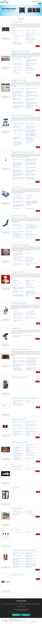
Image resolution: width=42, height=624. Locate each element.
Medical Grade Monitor (19, 419)
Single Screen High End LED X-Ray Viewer (31, 34)
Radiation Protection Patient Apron (18, 553)
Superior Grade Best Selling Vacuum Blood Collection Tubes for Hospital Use (18, 174)
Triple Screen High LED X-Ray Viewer (31, 36)
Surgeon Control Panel (19, 80)
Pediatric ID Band (16, 59)
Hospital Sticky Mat (30, 208)
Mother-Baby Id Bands (17, 64)
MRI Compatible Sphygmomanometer (17, 459)
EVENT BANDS (16, 508)
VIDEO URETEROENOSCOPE (17, 403)
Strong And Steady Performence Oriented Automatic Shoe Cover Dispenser (17, 143)
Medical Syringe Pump (17, 468)
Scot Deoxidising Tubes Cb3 (31, 263)
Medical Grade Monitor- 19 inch (18, 422)
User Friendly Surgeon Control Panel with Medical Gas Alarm (18, 92)
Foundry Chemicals (18, 272)
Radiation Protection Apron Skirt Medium (31, 567)
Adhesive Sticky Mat (17, 195)
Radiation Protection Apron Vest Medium (18, 562)
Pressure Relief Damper (18, 400)
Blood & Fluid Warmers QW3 (31, 314)
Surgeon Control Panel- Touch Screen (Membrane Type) (18, 95)
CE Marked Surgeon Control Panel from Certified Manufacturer (31, 106)
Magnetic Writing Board (18, 404)
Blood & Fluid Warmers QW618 (17, 315)
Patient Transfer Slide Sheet (21, 349)
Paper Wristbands (29, 510)
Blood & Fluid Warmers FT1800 (30, 318)
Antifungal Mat (29, 204)
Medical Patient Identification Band (30, 68)
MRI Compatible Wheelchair (18, 444)
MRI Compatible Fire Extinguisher (17, 448)
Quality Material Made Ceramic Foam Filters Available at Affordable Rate (31, 292)
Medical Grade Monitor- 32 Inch (31, 426)
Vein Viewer (15, 487)
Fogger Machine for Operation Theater (17, 336)
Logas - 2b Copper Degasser (19, 260)
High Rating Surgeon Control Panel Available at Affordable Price (31, 95)
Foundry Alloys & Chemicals (20, 245)
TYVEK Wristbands (16, 510)
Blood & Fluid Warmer (30, 313)
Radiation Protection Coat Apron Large (31, 553)
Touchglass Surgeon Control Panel (31, 89)
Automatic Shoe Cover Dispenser (22, 115)
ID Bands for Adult (17, 72)
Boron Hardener (29, 256)
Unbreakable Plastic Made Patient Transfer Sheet (31, 365)
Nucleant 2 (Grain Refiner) (18, 283)
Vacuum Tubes (16, 167)
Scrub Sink (28, 400)
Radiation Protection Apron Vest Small (31, 559)
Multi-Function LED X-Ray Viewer (31, 31)
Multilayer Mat (29, 195)
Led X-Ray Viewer (17, 22)
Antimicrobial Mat (29, 196)
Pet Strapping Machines (19, 377)
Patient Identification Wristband (30, 65)
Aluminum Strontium (30, 287)
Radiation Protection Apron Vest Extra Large (18, 564)
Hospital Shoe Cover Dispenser (30, 142)
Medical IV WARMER (17, 313)
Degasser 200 (15, 280)
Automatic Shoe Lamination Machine (18, 124)
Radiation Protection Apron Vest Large (31, 562)
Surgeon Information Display (18, 88)
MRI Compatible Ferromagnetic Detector (18, 453)
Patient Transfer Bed (30, 224)
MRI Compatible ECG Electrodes (17, 456)
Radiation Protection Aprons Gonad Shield (18, 559)
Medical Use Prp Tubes (17, 531)
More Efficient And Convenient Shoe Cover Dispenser (18, 138)
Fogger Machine (17, 328)
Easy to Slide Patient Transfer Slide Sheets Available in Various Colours (19, 365)
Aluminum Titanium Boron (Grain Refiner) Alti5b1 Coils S (18, 295)
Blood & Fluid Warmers (19, 303)
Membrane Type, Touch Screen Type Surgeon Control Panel (30, 99)
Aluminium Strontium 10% (18, 256)
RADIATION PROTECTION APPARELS (24, 550)
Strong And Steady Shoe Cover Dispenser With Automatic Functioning (31, 130)
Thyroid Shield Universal (17, 555)
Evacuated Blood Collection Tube (22, 152)
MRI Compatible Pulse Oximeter (30, 453)
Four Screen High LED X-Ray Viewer (18, 31)
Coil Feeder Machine (17, 263)
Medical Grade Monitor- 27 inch (18, 429)
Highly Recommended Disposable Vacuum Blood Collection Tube (18, 171)
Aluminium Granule (18, 574)
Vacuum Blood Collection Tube (18, 160)
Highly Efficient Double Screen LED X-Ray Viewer (31, 39)
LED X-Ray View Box (17, 424)
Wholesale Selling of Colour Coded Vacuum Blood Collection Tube (31, 171)
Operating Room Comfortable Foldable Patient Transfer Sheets (17, 368)
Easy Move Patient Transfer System (18, 232)
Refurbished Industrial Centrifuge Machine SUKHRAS (17, 254)
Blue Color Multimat (17, 208)
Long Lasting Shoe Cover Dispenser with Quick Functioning (31, 127)
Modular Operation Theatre (18, 426)
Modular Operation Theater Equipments (25, 398)
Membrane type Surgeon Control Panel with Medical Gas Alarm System (18, 106)
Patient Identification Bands (21, 51)
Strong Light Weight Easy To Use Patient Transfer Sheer (31, 226)
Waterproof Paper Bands (18, 512)
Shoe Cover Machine (17, 133)
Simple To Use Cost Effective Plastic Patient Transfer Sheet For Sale (19, 361)
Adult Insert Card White (30, 70)
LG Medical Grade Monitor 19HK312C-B (18, 432)
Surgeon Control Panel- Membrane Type (17, 99)
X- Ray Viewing (16, 38)
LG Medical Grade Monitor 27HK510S (31, 435)
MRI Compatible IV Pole (31, 455)
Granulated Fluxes (29, 285)
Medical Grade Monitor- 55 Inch (31, 429)
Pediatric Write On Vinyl (17, 67)
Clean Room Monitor (30, 402)
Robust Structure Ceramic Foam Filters (18, 292)
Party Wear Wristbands (30, 514)
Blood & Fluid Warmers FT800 (17, 318)
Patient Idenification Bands (31, 63)
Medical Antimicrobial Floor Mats (18, 199)
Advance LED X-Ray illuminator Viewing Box (17, 43)
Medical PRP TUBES (30, 531)
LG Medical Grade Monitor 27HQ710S (31, 432)
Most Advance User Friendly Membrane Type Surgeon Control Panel (31, 103)
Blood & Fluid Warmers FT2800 (17, 321)
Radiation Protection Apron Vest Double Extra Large (31, 564)
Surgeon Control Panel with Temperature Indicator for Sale (18, 103)
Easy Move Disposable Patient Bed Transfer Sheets (31, 234)
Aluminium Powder (17, 258)
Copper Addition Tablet (18, 264)
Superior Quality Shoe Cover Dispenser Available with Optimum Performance (31, 134)
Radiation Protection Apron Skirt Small (18, 567)
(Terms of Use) (20, 619)
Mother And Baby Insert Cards (18, 71)
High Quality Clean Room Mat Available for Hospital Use (18, 205)
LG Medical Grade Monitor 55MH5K (18, 435)
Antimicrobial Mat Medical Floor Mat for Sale (18, 202)
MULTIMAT (28, 198)
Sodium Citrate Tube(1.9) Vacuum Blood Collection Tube (31, 163)
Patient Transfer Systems (18, 225)
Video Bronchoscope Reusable (30, 451)
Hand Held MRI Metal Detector (30, 448)
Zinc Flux (27, 253)
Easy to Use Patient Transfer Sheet (18, 358)
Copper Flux (28, 264)
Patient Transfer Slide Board (31, 237)
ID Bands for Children (17, 63)
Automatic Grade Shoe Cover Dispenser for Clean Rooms (19, 130)
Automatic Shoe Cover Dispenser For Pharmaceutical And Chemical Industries (30, 139)
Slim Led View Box (29, 41)
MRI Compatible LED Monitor (30, 459)
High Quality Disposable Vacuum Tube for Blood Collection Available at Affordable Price (17, 164)
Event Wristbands (29, 512)
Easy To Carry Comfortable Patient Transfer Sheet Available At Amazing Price (31, 361)
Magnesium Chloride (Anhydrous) (30, 261)
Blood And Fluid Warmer (30, 424)
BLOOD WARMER (29, 311)
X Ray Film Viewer (29, 42)
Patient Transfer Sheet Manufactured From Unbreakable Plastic (17, 234)
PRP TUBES (15, 529)
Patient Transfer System (19, 216)
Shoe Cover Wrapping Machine (30, 124)
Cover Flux (15, 285)
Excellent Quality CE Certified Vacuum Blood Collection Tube (18, 178)
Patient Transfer (29, 231)
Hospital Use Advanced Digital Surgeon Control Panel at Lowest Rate (32, 92)
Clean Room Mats (17, 187)
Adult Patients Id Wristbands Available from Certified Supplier (31, 60)
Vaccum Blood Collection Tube (31, 168)
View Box (15, 33)
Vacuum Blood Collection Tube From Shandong (31, 178)
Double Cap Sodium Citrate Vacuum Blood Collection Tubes (31, 160)
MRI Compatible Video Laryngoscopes (17, 451)
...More (37, 46)
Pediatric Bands (29, 72)
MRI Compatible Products (20, 442)
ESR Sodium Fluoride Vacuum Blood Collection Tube (31, 174)
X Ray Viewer (15, 41)
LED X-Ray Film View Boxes (18, 35)
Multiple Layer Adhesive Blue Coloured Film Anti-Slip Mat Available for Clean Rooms (32, 202)
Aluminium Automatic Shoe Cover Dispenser (18, 127)
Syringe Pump (16, 466)
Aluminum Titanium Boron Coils (31, 295)
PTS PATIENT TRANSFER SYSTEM (31, 229)
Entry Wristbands (16, 514)
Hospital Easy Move (17, 224)
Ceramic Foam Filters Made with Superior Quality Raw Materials (18, 288)
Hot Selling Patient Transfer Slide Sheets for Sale (31, 358)
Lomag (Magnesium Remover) (30, 284)
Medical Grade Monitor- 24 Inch (31, 422)
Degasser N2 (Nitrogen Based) (30, 281)
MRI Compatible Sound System (30, 445)
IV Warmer (15, 311)
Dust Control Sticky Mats (18, 196)
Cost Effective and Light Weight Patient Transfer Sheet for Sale (31, 368)
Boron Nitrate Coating (30, 258)
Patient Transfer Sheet (17, 228)
